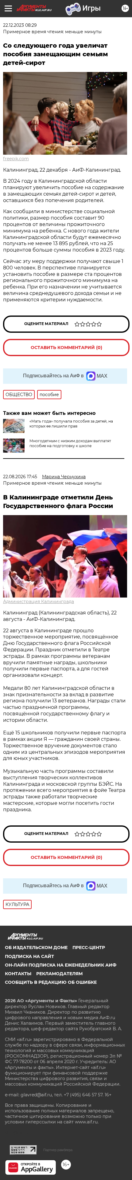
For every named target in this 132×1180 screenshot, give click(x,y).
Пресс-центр (88, 947)
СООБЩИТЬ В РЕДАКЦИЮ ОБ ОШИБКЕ (51, 982)
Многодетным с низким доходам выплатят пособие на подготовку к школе (70, 443)
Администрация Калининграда (38, 601)
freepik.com (16, 158)
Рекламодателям (59, 973)
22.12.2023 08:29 (20, 25)
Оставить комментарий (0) (66, 347)
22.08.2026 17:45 (20, 476)
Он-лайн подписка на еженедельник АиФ (60, 965)
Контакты (18, 973)
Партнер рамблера (57, 1150)
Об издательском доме (36, 947)
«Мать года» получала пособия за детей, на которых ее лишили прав (71, 423)
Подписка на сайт (29, 956)
